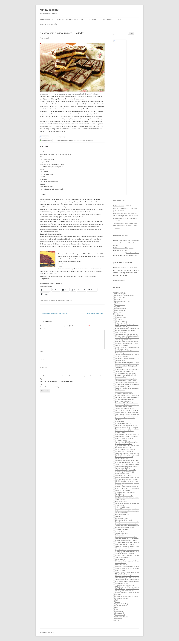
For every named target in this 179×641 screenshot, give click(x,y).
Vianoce (116, 620)
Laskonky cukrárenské (122, 490)
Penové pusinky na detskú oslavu (126, 540)
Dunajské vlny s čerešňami (124, 451)
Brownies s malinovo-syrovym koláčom (128, 522)
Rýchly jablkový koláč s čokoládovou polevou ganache (133, 414)
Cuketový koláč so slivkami (124, 438)
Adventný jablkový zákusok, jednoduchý (128, 341)
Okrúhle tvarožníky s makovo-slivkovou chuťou (130, 481)
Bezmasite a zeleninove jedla (124, 295)
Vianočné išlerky (120, 432)
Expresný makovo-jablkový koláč (126, 375)
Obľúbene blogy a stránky (49, 24)
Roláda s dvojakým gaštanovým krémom (128, 466)
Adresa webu (44, 368)
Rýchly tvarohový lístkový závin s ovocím (128, 446)
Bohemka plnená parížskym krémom (127, 429)
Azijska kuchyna (120, 293)
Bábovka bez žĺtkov (121, 583)
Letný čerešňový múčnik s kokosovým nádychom (131, 578)
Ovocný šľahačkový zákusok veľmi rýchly (128, 410)
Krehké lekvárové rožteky (123, 447)
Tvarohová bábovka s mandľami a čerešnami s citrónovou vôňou (136, 453)
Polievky (118, 600)
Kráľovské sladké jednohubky (124, 431)
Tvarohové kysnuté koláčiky (124, 393)
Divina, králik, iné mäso (122, 301)
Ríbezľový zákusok (121, 512)
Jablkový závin (120, 559)
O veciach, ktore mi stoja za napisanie (70, 19)
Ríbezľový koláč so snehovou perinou (127, 576)
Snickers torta (119, 505)
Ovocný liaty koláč (122, 250)
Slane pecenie (120, 613)
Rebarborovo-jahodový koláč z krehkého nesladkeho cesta (134, 460)
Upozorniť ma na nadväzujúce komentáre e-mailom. (57, 381)
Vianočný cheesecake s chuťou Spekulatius (129, 488)
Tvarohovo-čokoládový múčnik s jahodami (129, 405)
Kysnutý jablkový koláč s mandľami (126, 524)
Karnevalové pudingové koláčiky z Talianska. (129, 358)
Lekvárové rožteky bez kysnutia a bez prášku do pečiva (133, 347)
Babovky (120, 315)
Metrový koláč (119, 535)
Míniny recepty (49, 9)
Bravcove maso (120, 297)
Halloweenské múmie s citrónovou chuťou (129, 436)
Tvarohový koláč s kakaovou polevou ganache (130, 388)
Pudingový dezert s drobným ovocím (127, 551)
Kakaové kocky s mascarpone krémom (128, 509)
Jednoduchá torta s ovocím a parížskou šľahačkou (131, 464)
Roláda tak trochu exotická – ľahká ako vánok (130, 566)
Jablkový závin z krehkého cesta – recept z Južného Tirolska (135, 338)
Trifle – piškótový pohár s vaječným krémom (129, 511)
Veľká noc (118, 618)
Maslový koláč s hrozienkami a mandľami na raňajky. (132, 416)
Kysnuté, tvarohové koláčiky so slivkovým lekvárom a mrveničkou (136, 351)
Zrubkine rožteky (120, 390)
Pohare (119, 319)
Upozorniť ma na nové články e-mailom (52, 387)
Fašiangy (118, 303)
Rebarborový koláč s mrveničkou (126, 537)
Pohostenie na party (121, 598)
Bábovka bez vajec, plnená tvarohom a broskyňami (132, 589)
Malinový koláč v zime (122, 473)
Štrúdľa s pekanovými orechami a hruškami (129, 542)
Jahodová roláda (120, 377)
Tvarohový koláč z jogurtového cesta (127, 546)
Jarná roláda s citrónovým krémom (126, 334)
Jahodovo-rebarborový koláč (124, 371)
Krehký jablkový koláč (122, 459)
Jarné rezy (118, 367)
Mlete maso (119, 312)
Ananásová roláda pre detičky (125, 418)
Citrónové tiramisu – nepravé (124, 553)
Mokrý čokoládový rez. (122, 507)
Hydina (117, 306)
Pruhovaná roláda (121, 440)
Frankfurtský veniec (121, 349)
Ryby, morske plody (121, 604)
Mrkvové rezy (119, 353)
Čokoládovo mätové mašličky (124, 457)
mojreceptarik (117, 243)
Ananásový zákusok (121, 564)
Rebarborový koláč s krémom (124, 399)
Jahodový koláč (120, 360)
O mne (120, 19)
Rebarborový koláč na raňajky (125, 330)
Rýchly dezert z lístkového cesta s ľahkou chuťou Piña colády (135, 434)
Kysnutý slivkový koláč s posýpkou (126, 442)
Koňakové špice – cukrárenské (125, 492)
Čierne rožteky (120, 499)
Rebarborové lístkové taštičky (124, 527)
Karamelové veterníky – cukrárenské (127, 503)
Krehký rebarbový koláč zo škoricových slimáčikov (131, 325)
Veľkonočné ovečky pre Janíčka (125, 470)
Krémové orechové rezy (96, 314)
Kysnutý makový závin (122, 468)
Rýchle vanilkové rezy (122, 514)
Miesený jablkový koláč (122, 386)
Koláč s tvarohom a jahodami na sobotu (128, 462)
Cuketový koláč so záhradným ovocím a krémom (131, 568)
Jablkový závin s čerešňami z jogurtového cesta (130, 354)
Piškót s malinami (118, 206)
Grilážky (117, 419)
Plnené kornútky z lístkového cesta (126, 403)
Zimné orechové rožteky (123, 401)
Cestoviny (118, 299)
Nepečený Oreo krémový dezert (125, 373)
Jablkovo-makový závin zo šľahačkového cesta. (130, 364)
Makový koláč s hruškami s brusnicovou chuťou (130, 572)
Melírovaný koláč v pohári (123, 475)
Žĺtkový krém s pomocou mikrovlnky (127, 479)
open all (116, 292)
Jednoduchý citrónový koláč (124, 340)
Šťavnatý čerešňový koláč (123, 520)
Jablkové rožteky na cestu (123, 392)
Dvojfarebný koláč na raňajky (124, 472)
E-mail (42, 360)
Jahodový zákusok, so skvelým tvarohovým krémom (132, 362)
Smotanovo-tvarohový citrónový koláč (127, 369)
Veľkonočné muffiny (121, 533)
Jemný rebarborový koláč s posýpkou (127, 525)
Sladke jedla (119, 611)
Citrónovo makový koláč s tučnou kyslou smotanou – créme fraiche (137, 336)
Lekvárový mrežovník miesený (125, 449)
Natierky (118, 594)
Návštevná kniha (107, 19)
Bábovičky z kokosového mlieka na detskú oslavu (131, 538)
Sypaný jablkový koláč (122, 557)
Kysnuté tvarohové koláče (123, 444)
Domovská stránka (46, 19)
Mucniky (60, 300)
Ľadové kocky (119, 516)
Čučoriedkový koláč (121, 518)
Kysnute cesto (121, 317)
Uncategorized (120, 615)
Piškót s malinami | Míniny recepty (123, 248)
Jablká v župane (120, 563)
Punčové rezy (119, 421)
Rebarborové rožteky (122, 327)
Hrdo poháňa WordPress (47, 632)
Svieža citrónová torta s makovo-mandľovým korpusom (133, 328)
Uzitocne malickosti (121, 617)
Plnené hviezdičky (121, 501)
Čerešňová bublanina (122, 356)
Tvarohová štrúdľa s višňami (124, 544)
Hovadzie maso (120, 305)
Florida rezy (119, 485)
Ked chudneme (120, 310)
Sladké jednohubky (121, 529)
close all (122, 292)
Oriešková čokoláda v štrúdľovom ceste (128, 579)
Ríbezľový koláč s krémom (123, 574)
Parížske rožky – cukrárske (124, 496)
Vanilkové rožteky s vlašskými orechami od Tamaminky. (133, 498)
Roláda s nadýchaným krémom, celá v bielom (130, 581)
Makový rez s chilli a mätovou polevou (127, 592)
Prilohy (117, 602)
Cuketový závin (120, 570)
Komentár (43, 329)
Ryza (117, 607)
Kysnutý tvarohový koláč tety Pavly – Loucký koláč (131, 412)
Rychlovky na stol (121, 605)
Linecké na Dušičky (121, 345)
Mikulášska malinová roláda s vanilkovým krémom (131, 343)
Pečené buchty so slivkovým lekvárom (127, 397)
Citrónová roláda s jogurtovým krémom (128, 561)
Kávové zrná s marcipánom (124, 548)
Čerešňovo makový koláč (123, 406)
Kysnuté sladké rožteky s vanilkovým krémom (130, 395)
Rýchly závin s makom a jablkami (126, 379)
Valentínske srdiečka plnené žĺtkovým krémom (130, 477)
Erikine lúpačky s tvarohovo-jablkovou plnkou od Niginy (133, 483)
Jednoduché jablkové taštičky (124, 408)
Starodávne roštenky (132, 240)
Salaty (117, 609)
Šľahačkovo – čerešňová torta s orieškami (129, 587)
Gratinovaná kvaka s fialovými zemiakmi (54, 314)
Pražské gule (119, 531)
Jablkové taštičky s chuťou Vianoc (126, 380)
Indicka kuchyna (120, 308)
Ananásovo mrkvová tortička (124, 585)
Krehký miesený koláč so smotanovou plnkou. (130, 384)
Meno (42, 352)
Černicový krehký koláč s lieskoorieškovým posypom (132, 455)
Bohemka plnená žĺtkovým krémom (126, 427)
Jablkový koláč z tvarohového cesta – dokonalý (130, 382)
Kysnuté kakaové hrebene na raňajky (127, 555)
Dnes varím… (92, 19)
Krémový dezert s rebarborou (124, 591)
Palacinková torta (120, 332)
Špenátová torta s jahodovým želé (126, 366)
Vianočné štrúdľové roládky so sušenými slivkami (131, 486)
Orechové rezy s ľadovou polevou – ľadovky (129, 425)
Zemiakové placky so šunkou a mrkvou (125, 218)
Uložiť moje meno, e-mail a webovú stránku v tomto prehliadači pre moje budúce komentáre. (73, 376)
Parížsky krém (120, 494)
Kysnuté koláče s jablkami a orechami (127, 550)
